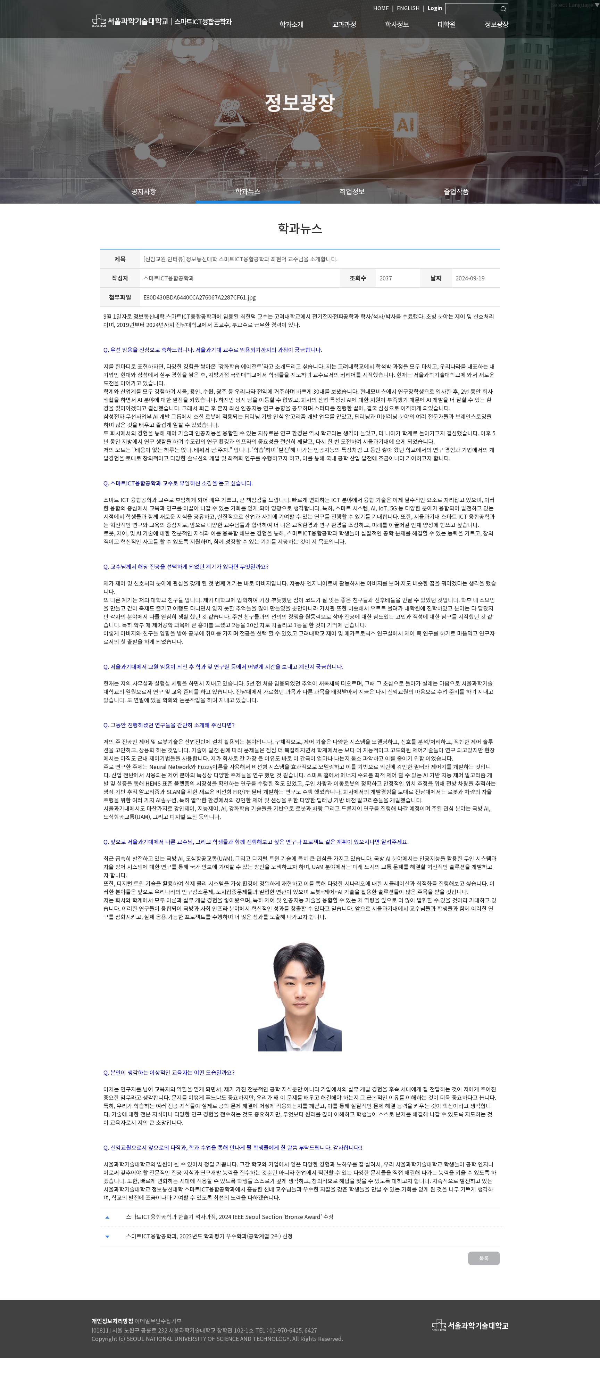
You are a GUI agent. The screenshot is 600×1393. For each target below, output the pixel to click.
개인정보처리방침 (112, 1321)
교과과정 (344, 24)
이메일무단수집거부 (158, 1321)
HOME (381, 7)
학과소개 (291, 24)
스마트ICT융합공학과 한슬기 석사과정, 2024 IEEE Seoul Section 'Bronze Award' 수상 (230, 1216)
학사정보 (397, 24)
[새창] (130, 20)
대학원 (447, 24)
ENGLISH (408, 7)
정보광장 (496, 24)
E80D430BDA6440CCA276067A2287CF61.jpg (199, 297)
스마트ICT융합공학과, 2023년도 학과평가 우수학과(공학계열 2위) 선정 (209, 1236)
